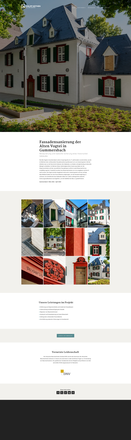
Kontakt (107, 7)
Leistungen (81, 7)
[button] (58, 392)
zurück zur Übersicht (65, 335)
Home (74, 7)
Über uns (100, 7)
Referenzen (91, 7)
